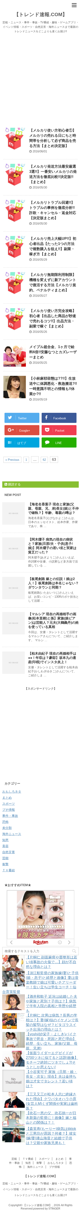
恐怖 (5, 822)
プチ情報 (8, 809)
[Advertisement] (40, 78)
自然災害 (8, 852)
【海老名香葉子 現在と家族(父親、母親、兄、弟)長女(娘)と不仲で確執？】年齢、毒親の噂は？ (53, 508)
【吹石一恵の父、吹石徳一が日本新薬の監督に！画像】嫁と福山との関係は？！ (51, 1117)
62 (44, 459)
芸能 (5, 858)
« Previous (12, 459)
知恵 (5, 840)
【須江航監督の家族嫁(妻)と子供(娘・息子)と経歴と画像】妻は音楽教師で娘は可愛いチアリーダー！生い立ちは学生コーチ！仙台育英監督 (40, 982)
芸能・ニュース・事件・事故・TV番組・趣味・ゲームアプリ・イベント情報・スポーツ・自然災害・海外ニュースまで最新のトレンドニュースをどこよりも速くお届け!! (40, 1189)
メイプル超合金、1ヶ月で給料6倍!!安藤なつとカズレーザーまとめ (53, 352)
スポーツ (8, 803)
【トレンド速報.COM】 (40, 14)
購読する (14, 484)
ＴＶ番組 (8, 870)
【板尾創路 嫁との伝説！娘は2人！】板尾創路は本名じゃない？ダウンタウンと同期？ (53, 583)
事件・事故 (10, 816)
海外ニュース (11, 834)
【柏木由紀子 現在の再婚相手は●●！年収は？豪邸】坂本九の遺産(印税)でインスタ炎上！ (52, 657)
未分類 (7, 828)
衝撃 (5, 864)
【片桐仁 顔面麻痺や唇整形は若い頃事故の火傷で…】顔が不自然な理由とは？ (51, 962)
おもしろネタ (11, 791)
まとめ (7, 797)
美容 (5, 846)
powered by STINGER (46, 1208)
